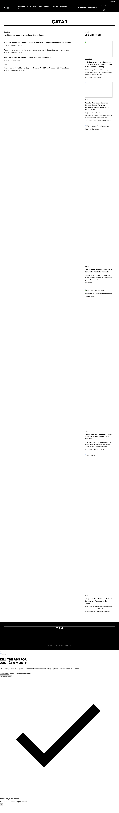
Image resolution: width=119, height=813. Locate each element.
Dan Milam (100, 614)
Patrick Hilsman (18, 38)
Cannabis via (88, 59)
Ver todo (87, 32)
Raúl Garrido (17, 60)
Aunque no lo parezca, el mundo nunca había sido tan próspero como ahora (36, 50)
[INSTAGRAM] (58, 635)
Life (34, 6)
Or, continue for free (6, 676)
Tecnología (7, 32)
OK (2, 804)
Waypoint (63, 6)
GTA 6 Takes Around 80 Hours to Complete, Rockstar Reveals (98, 271)
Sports (6, 64)
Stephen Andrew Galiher (104, 120)
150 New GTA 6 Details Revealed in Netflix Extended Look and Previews (98, 436)
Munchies (47, 6)
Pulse (29, 6)
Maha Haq (98, 77)
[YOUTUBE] (65, 635)
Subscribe (82, 7)
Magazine (21, 6)
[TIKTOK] (61, 635)
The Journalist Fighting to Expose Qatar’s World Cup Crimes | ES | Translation (37, 68)
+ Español (111, 1)
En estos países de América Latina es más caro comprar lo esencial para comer (37, 42)
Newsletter (92, 7)
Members (21, 9)
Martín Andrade (17, 45)
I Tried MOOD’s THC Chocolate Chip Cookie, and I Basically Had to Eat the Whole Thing (98, 64)
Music (55, 6)
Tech (40, 6)
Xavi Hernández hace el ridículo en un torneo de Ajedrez (28, 57)
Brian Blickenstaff (19, 70)
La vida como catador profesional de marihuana (24, 35)
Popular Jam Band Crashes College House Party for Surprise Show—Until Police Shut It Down (97, 106)
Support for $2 (4, 673)
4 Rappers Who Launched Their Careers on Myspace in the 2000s (98, 601)
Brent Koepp (100, 285)
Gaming (87, 266)
